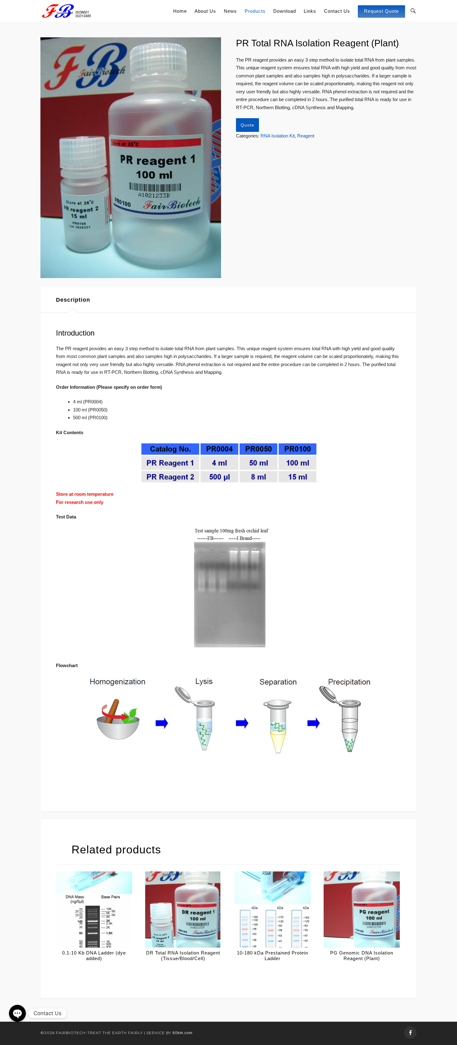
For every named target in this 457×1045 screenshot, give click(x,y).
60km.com (182, 1033)
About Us (205, 11)
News (230, 11)
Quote (247, 125)
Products (255, 11)
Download (284, 11)
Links (310, 11)
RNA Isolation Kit (278, 135)
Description (73, 300)
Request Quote (381, 11)
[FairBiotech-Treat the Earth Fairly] (66, 11)
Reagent (305, 135)
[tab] (73, 300)
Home (180, 11)
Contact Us (337, 11)
